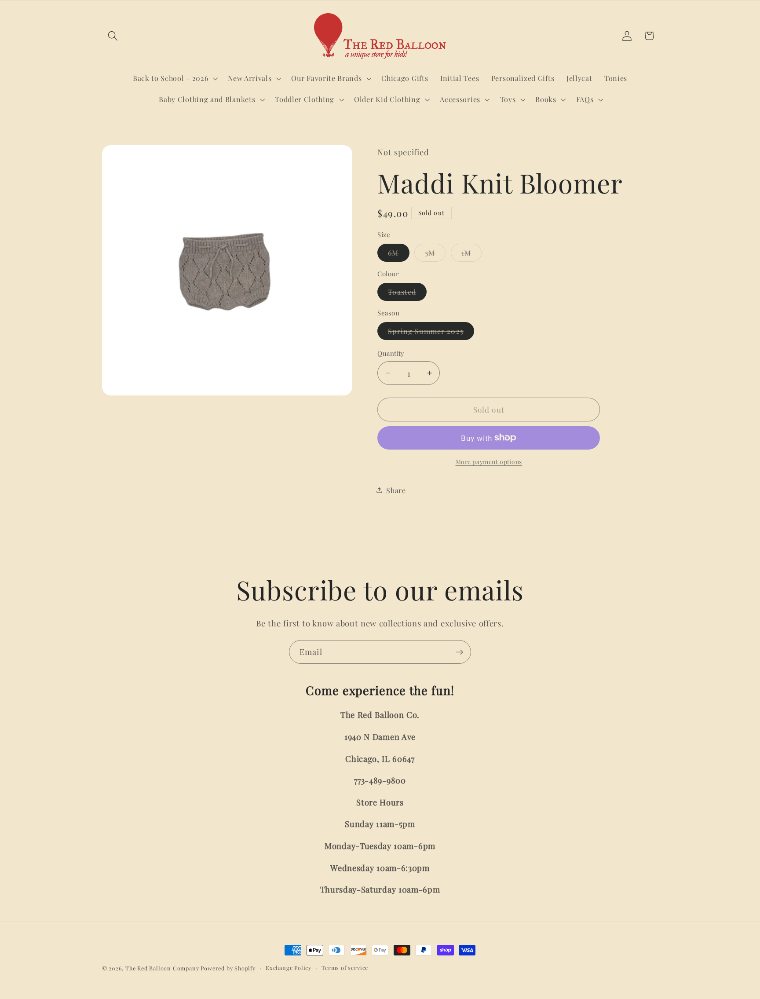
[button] (113, 36)
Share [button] (396, 489)
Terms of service (345, 967)
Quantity (391, 353)
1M (471, 255)
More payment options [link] (489, 461)
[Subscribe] (459, 652)
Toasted (407, 294)
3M (435, 255)
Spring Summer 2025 (431, 333)
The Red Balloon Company (162, 968)
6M (398, 255)
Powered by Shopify (228, 968)
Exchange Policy (288, 967)
